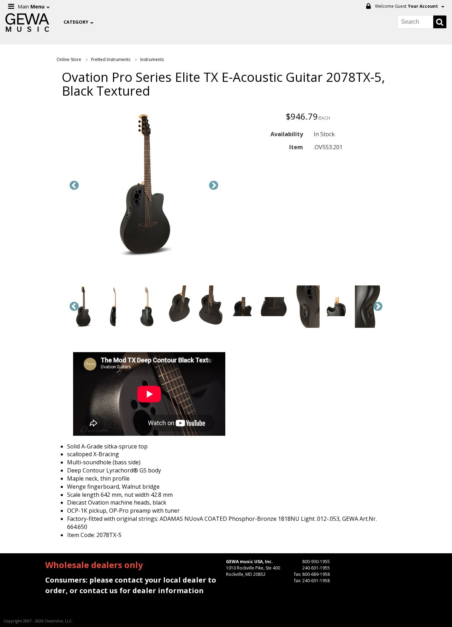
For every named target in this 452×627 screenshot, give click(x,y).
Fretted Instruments (110, 59)
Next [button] (213, 185)
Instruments (152, 59)
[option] (144, 185)
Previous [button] (74, 185)
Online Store (68, 59)
